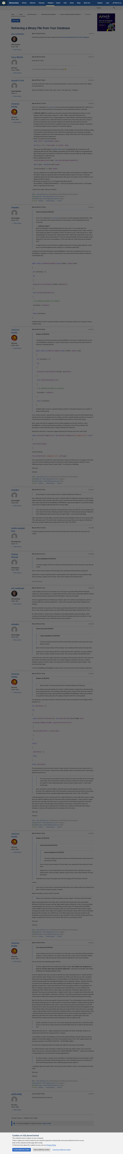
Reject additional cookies (41, 1149)
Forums (50, 3)
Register (99, 3)
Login (107, 3)
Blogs (78, 3)
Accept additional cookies (22, 1149)
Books (72, 3)
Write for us (117, 3)
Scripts (58, 3)
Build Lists (87, 3)
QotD (65, 3)
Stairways (42, 3)
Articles (24, 3)
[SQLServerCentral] (3, 3)
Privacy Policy (51, 1145)
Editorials (32, 3)
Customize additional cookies (61, 1149)
